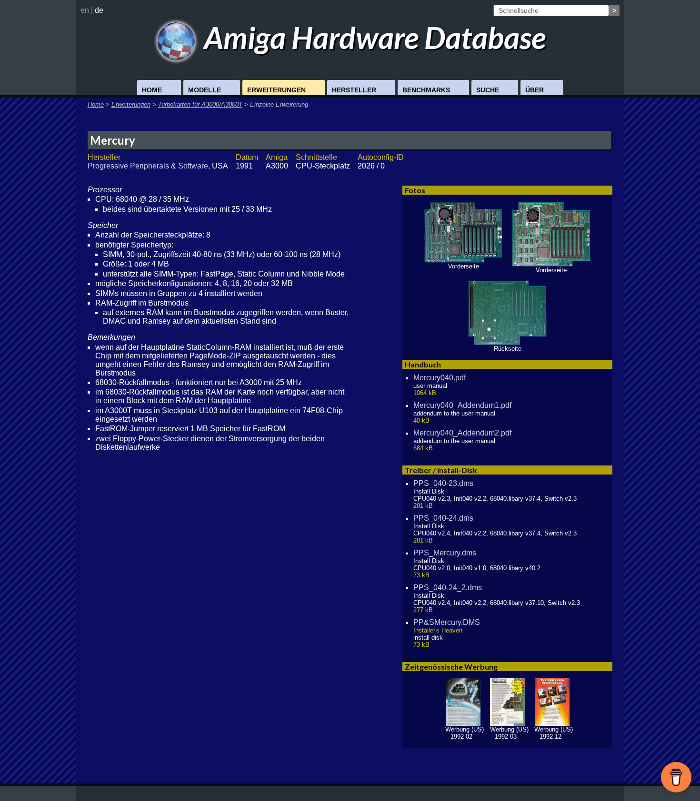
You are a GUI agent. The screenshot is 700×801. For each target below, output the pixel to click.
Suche (487, 90)
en (84, 10)
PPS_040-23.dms (443, 483)
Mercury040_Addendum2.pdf (462, 433)
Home (152, 90)
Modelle (204, 90)
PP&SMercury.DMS (446, 622)
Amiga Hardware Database (372, 37)
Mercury (112, 140)
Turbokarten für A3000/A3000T (200, 104)
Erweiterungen (276, 90)
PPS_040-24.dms (443, 518)
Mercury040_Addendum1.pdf (462, 405)
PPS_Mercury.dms (444, 553)
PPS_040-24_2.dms (447, 587)
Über (534, 90)
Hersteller (354, 90)
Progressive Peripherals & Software (148, 166)
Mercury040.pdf (439, 378)
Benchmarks (426, 90)
